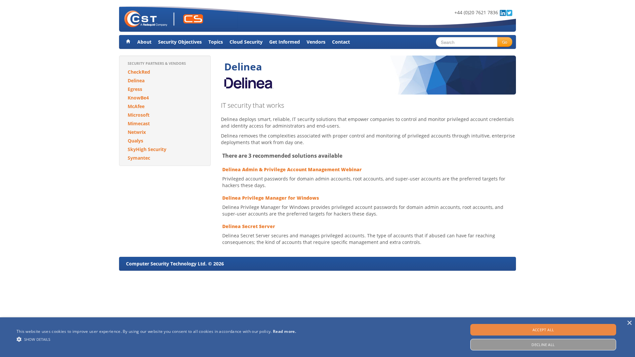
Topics (215, 42)
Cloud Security (246, 42)
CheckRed (139, 72)
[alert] (317, 337)
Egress (135, 89)
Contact (341, 42)
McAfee (136, 106)
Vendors (316, 42)
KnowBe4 (138, 98)
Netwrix (137, 132)
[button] (156, 339)
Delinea (136, 80)
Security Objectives (180, 42)
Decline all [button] (543, 344)
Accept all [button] (543, 329)
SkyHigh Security (147, 149)
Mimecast (139, 123)
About (144, 42)
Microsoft (138, 115)
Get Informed (284, 42)
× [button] (629, 323)
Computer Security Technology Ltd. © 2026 (175, 263)
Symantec (139, 158)
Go (504, 42)
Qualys (135, 141)
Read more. (284, 331)
